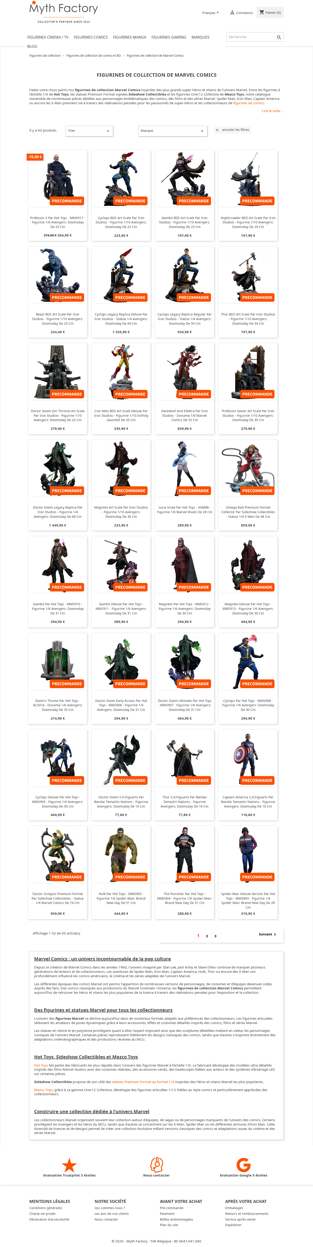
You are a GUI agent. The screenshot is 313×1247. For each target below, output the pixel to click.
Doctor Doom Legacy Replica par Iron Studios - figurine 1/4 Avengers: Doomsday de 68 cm (57, 512)
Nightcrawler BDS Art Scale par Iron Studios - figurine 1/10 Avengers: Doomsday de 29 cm (248, 222)
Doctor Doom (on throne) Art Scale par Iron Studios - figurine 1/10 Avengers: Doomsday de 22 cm (58, 415)
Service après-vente (240, 1219)
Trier (89, 131)
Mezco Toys (43, 1089)
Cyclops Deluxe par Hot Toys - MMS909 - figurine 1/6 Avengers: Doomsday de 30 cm (57, 801)
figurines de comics (248, 103)
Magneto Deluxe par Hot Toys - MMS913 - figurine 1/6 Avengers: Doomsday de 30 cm (248, 608)
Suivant (268, 934)
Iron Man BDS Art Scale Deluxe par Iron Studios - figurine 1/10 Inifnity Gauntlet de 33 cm (121, 415)
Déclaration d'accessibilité (49, 1219)
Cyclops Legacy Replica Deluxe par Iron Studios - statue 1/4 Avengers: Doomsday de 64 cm (121, 319)
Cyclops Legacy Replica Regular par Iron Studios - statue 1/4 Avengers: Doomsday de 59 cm (184, 319)
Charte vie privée (42, 1213)
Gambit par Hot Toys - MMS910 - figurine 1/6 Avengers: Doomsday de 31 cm (58, 608)
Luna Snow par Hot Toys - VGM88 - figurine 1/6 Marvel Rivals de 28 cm (184, 509)
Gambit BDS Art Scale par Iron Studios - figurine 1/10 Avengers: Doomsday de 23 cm (184, 222)
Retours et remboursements (247, 1213)
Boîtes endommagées (176, 1219)
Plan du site (169, 1225)
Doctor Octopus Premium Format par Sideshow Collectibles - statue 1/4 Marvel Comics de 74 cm (58, 898)
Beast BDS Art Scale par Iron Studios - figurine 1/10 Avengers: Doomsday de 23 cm (57, 319)
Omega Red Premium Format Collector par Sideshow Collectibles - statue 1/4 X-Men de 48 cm (248, 512)
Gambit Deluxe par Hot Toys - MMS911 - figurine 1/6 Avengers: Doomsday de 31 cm (121, 608)
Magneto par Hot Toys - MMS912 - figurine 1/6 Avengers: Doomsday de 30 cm (185, 608)
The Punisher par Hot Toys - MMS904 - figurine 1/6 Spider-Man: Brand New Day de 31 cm (184, 898)
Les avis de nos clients (112, 1213)
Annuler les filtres (232, 129)
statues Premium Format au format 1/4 (143, 1081)
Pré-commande (171, 1208)
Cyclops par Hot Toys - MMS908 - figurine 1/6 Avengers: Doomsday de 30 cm (248, 705)
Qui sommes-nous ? (110, 1208)
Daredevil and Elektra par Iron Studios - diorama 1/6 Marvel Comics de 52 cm (184, 415)
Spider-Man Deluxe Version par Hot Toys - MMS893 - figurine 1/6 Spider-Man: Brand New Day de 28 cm (248, 900)
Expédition (233, 1225)
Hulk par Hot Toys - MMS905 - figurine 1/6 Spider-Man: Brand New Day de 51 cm (121, 898)
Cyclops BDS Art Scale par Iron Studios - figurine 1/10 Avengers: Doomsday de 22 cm (121, 222)
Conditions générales (45, 1208)
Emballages (234, 1208)
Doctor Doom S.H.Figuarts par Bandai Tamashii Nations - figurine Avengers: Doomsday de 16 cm (121, 801)
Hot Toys (41, 1065)
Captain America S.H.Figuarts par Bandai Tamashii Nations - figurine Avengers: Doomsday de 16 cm (248, 801)
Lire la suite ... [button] (273, 111)
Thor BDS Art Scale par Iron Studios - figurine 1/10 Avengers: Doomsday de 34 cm (248, 319)
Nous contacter (106, 1219)
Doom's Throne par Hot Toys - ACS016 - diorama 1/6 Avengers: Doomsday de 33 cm (57, 705)
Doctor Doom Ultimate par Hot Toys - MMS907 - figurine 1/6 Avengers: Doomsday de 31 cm (184, 705)
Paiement (167, 1213)
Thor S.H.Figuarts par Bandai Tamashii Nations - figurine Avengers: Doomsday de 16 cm (185, 801)
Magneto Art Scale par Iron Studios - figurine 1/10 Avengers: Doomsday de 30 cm (121, 512)
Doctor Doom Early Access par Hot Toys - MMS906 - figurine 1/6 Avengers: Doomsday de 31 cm (121, 705)
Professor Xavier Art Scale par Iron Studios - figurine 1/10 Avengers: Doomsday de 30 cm (248, 415)
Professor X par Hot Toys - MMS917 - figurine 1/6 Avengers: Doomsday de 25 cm (57, 222)
